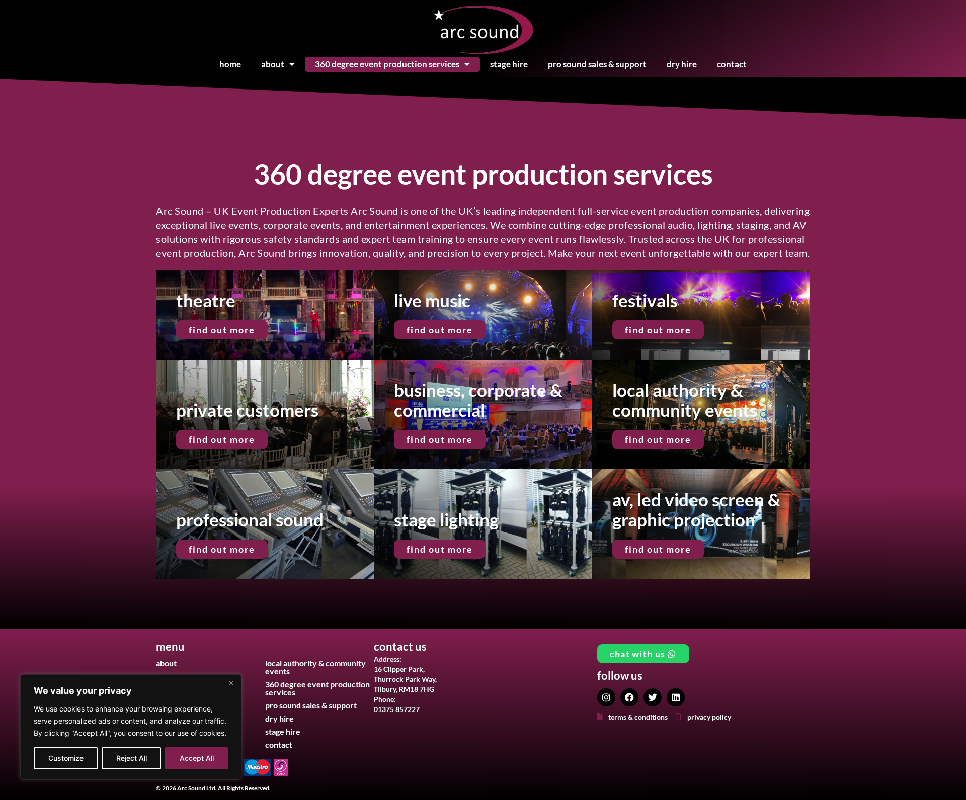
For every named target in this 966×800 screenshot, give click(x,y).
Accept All (197, 758)
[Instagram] (606, 697)
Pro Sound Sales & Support (597, 64)
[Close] (231, 683)
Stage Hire (509, 64)
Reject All (131, 758)
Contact (732, 64)
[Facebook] (629, 697)
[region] (131, 727)
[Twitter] (652, 697)
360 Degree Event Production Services (387, 64)
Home (230, 64)
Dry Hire (682, 64)
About (272, 64)
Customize (66, 758)
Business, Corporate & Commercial (478, 399)
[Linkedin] (676, 697)
